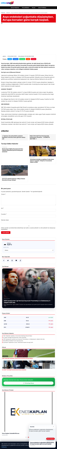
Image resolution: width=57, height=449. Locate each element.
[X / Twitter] (8, 260)
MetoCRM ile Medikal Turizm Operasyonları (13, 340)
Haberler (3, 12)
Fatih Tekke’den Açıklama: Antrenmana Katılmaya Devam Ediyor (17, 335)
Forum (33, 7)
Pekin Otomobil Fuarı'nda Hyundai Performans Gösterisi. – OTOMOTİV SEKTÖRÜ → (40, 137)
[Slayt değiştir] (25, 437)
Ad (2, 208)
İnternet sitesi (5, 220)
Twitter (9, 59)
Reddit (28, 59)
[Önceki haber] (49, 271)
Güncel (8, 12)
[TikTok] (20, 260)
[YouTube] (16, 260)
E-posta (4, 214)
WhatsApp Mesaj (28, 383)
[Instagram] (12, 260)
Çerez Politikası (42, 7)
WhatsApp (22, 59)
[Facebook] (3, 260)
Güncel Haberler (15, 7)
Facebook (16, 59)
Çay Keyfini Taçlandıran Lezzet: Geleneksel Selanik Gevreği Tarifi (18, 342)
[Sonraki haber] (52, 271)
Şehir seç (6, 247)
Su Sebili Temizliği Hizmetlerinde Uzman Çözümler (14, 337)
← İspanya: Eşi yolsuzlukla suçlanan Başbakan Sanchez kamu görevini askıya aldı (13, 137)
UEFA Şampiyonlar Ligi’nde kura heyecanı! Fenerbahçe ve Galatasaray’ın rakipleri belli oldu (24, 339)
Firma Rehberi (25, 7)
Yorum (3, 194)
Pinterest (33, 59)
